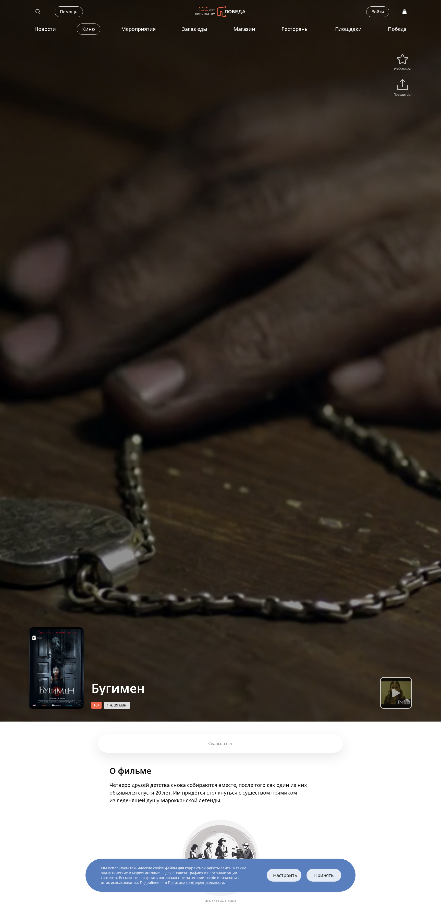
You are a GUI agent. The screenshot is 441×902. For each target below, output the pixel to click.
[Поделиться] (402, 85)
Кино (88, 29)
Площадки (348, 29)
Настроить (285, 875)
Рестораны (295, 29)
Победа (397, 29)
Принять (324, 875)
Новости (45, 29)
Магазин (244, 29)
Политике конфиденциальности (196, 882)
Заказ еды (194, 29)
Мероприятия (138, 29)
